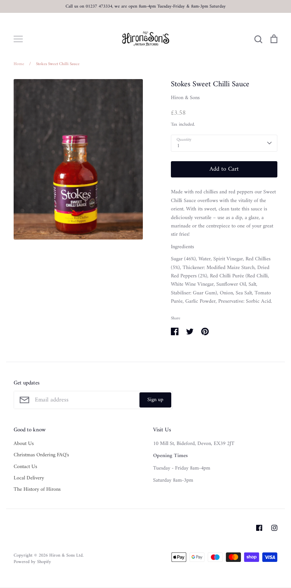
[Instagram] (274, 527)
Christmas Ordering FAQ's (41, 455)
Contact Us (25, 467)
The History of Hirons (37, 489)
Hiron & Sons (185, 98)
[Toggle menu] (18, 39)
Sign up (155, 399)
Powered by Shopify (32, 562)
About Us (24, 444)
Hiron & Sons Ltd (66, 555)
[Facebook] (259, 527)
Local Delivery (29, 478)
